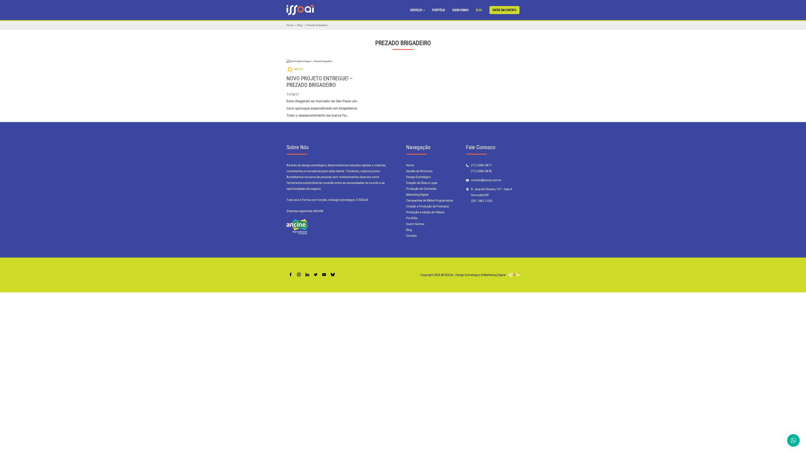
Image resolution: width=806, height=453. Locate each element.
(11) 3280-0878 (481, 171)
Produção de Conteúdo (421, 188)
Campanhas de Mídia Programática (429, 200)
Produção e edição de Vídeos (425, 212)
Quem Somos (460, 10)
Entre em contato (504, 10)
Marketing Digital (417, 194)
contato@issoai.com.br (486, 180)
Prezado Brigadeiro (317, 25)
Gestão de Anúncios (419, 171)
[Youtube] (324, 275)
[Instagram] (299, 275)
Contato (411, 235)
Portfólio (438, 10)
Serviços (416, 10)
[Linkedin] (307, 275)
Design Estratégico (418, 177)
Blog (479, 10)
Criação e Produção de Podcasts (427, 206)
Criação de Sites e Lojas (421, 183)
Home (290, 25)
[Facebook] (290, 275)
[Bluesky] (333, 275)
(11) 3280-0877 (481, 165)
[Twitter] (316, 275)
